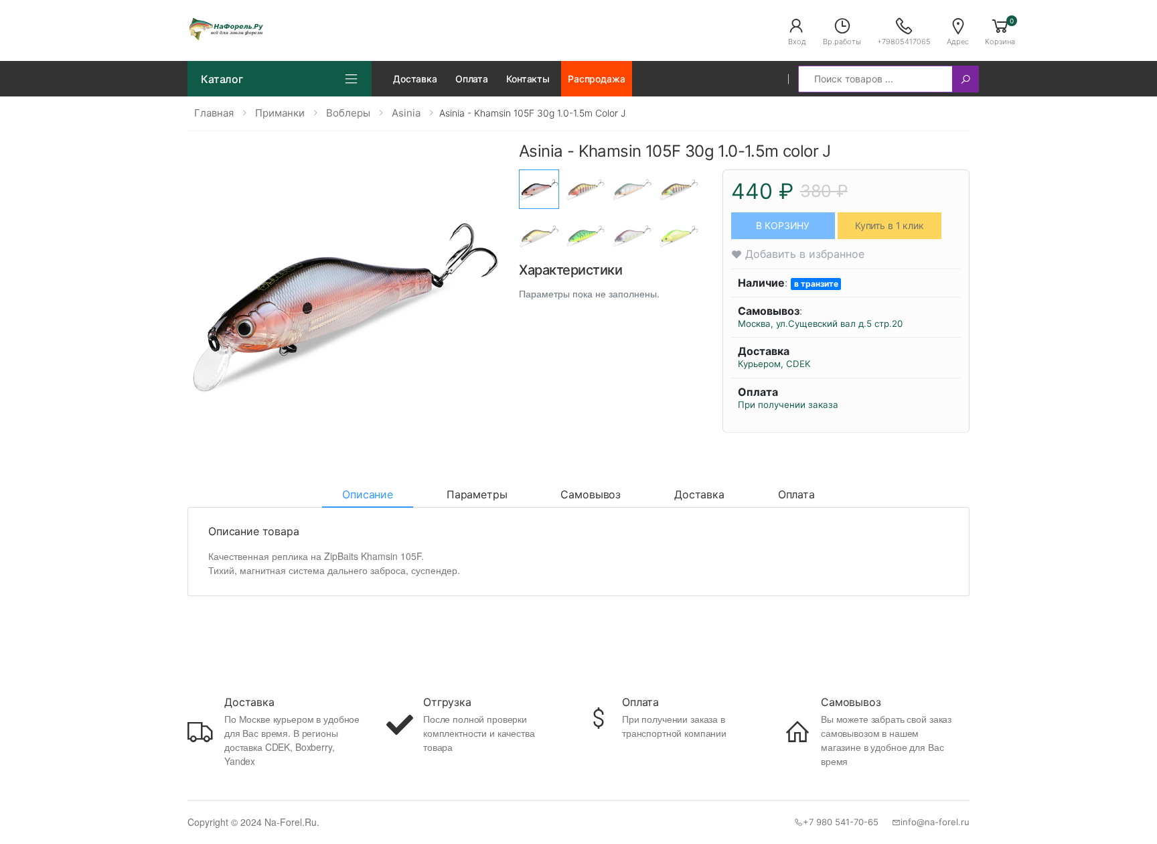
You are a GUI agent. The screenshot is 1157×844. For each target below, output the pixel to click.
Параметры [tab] (477, 494)
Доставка (415, 78)
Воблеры (348, 113)
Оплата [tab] (796, 494)
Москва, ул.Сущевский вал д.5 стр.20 (820, 323)
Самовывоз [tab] (590, 494)
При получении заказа (788, 404)
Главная (214, 113)
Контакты (528, 78)
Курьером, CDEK (774, 363)
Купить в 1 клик (889, 225)
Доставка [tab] (699, 494)
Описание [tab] (367, 494)
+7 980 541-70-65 (840, 822)
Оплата (471, 78)
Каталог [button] (222, 79)
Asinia (406, 113)
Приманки (280, 113)
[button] (797, 31)
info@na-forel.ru (935, 822)
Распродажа (596, 78)
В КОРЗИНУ (782, 225)
